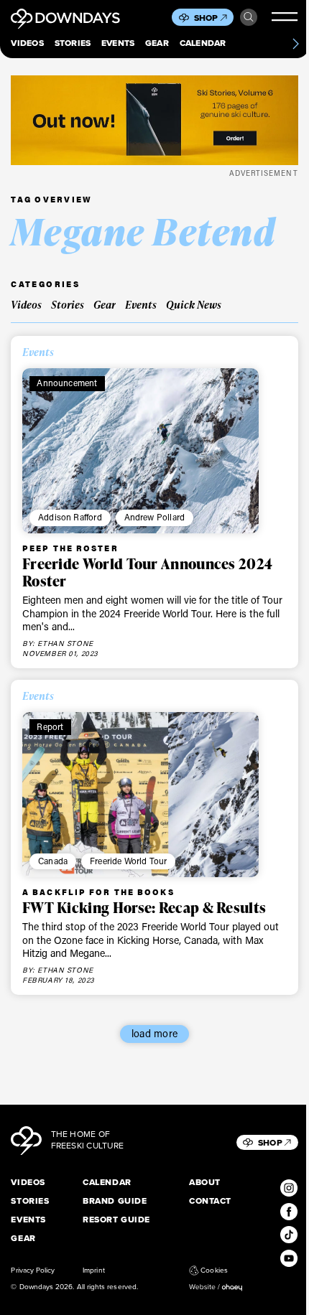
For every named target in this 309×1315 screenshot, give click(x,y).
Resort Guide (116, 1220)
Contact (210, 1201)
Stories (73, 44)
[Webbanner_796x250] (154, 120)
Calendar (203, 44)
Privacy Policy (33, 1270)
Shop (206, 17)
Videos (27, 44)
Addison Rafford (70, 517)
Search (248, 17)
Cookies (213, 1270)
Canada (53, 860)
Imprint (93, 1270)
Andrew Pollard (154, 517)
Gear (157, 44)
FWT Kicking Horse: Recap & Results (144, 907)
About (205, 1183)
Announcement (67, 382)
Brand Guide (115, 1201)
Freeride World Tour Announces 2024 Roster (147, 572)
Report (50, 726)
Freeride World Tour (128, 860)
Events (117, 44)
